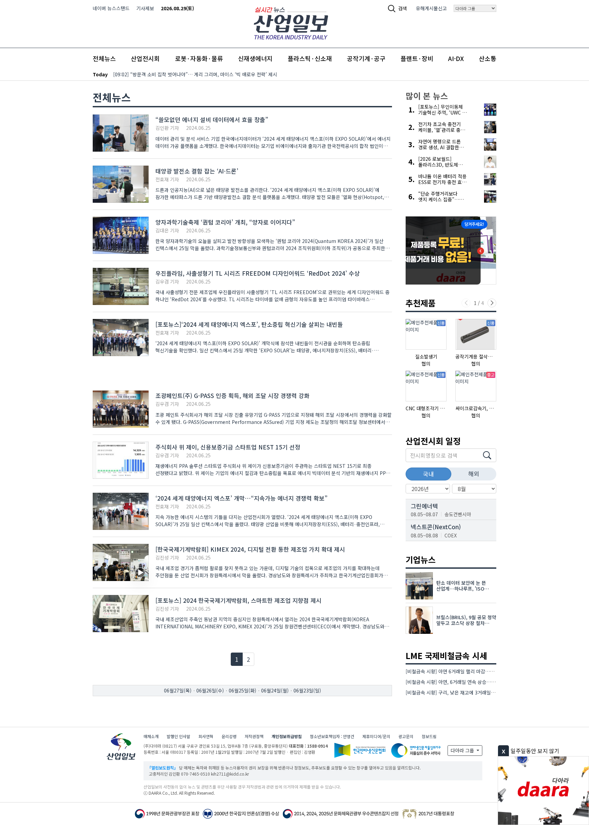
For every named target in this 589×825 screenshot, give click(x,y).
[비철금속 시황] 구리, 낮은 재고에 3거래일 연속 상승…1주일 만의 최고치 (479, 692)
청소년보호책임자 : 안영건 (332, 736)
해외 (473, 473)
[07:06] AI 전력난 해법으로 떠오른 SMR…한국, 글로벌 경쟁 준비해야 (183, 74)
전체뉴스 (104, 58)
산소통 (487, 58)
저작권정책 (254, 736)
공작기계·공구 (366, 58)
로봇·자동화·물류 (199, 58)
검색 (402, 8)
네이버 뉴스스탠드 (111, 8)
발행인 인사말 (178, 736)
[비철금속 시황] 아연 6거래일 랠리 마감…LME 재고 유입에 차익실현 (474, 671)
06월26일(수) (210, 690)
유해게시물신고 (431, 8)
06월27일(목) (178, 690)
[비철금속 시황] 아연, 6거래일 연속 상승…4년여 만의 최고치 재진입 (474, 681)
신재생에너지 (255, 58)
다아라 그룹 (463, 750)
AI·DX (456, 58)
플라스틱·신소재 (310, 58)
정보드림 (429, 736)
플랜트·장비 (417, 58)
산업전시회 (145, 58)
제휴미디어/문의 (376, 736)
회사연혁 (205, 736)
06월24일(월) (275, 690)
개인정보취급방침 (287, 736)
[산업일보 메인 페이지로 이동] (291, 22)
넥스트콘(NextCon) (436, 526)
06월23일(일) (307, 690)
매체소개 (151, 736)
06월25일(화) (242, 690)
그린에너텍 (424, 506)
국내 (428, 474)
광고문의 (405, 736)
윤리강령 (229, 736)
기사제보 (145, 8)
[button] (491, 303)
